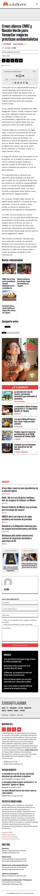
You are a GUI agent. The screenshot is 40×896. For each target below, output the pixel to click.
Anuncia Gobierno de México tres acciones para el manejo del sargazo (19, 508)
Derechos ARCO (7, 832)
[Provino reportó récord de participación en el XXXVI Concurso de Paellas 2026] (7, 435)
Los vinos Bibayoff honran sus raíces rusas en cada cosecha (24, 421)
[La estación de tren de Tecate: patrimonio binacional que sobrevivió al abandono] (7, 396)
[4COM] (3, 48)
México (4, 503)
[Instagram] (9, 729)
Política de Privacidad (9, 837)
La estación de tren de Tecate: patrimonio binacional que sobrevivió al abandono (25, 395)
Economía (7, 44)
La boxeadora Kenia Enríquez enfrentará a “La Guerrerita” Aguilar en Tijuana (26, 408)
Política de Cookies (8, 835)
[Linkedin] (21, 60)
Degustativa (18, 426)
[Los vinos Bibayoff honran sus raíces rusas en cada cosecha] (7, 423)
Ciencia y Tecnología (21, 452)
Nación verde (15, 332)
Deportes (18, 414)
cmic (8, 332)
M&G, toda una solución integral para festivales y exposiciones (10, 568)
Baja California (19, 401)
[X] (8, 60)
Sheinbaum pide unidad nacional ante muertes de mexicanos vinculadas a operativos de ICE (17, 538)
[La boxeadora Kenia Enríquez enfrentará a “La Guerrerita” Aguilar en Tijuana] (7, 410)
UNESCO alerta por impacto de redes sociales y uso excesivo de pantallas (17, 518)
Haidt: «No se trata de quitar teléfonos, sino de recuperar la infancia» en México (19, 499)
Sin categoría (18, 44)
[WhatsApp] (16, 60)
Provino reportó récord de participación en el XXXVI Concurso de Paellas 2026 (24, 434)
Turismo (17, 439)
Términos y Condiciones (10, 839)
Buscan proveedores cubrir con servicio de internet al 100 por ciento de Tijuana (29, 565)
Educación (6, 494)
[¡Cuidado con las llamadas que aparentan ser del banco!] (7, 448)
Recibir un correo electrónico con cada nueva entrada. (18, 624)
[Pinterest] (12, 60)
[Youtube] (19, 729)
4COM (14, 48)
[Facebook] (4, 60)
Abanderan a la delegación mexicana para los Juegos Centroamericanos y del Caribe (19, 527)
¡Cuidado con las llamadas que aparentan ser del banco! (25, 446)
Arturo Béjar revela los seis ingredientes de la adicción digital (20, 489)
